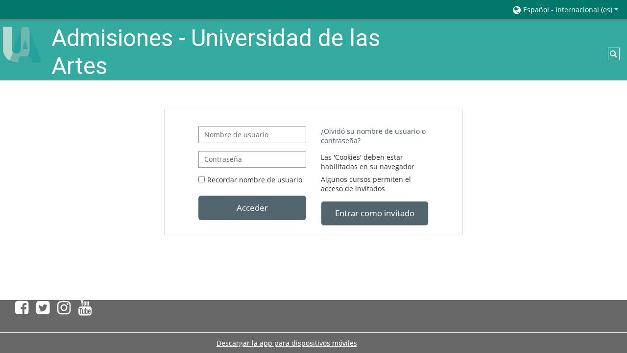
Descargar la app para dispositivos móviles (287, 343)
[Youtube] (86, 310)
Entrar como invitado (374, 213)
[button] (565, 9)
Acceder (252, 207)
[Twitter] (42, 310)
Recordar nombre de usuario (254, 179)
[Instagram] (63, 310)
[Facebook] (19, 310)
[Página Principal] (22, 44)
